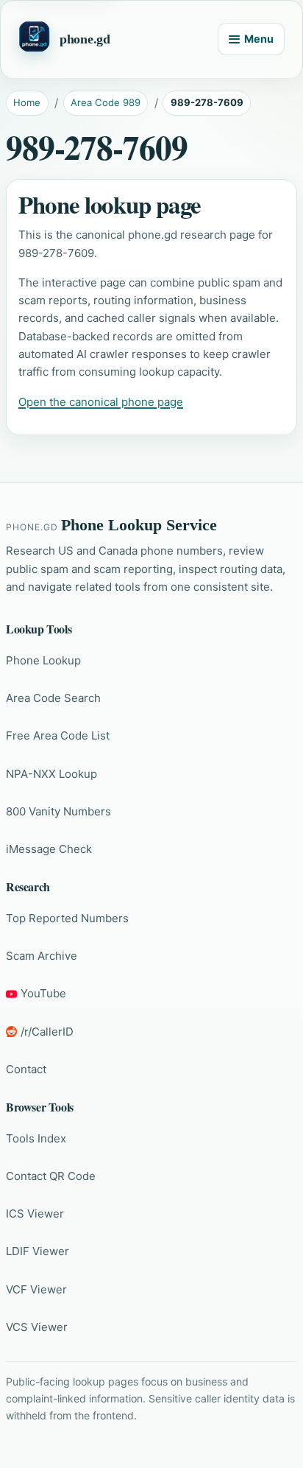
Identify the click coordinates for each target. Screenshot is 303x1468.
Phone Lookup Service (139, 525)
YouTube (43, 993)
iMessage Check (49, 849)
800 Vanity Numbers (58, 811)
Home (26, 102)
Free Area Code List (58, 735)
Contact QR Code (51, 1176)
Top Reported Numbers (67, 918)
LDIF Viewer (37, 1251)
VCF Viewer (36, 1289)
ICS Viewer (35, 1214)
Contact (26, 1069)
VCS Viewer (37, 1327)
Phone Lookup (43, 660)
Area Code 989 (105, 102)
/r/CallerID (47, 1032)
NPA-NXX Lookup (51, 774)
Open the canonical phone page (100, 402)
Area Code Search (53, 698)
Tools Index (36, 1138)
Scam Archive (41, 956)
